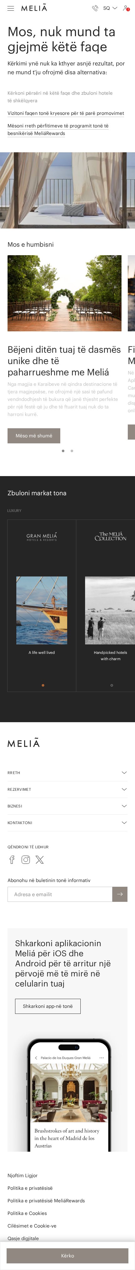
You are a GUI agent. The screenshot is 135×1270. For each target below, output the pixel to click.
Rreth (14, 772)
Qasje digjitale (23, 1238)
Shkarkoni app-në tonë (48, 1006)
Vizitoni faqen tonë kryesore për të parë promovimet (66, 113)
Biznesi (15, 806)
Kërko (67, 1256)
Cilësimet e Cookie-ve (32, 1226)
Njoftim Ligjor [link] (23, 1175)
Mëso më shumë (34, 436)
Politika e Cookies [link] (27, 1213)
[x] (39, 859)
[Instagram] (25, 859)
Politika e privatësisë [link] (30, 1188)
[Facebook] (12, 859)
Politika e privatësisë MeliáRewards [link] (46, 1201)
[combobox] (110, 8)
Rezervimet (19, 789)
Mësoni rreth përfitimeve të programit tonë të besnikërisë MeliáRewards (58, 129)
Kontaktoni (20, 822)
